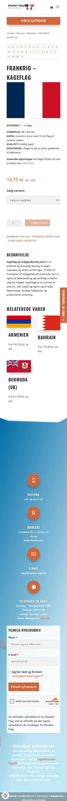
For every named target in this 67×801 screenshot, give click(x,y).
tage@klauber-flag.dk (33, 573)
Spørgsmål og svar (64, 303)
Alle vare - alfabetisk (26, 33)
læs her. (45, 618)
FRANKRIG (28, 163)
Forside (10, 33)
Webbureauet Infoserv (33, 796)
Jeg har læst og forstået (27, 674)
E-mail (13, 654)
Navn (12, 637)
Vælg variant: (16, 191)
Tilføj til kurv (39, 223)
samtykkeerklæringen (26, 676)
